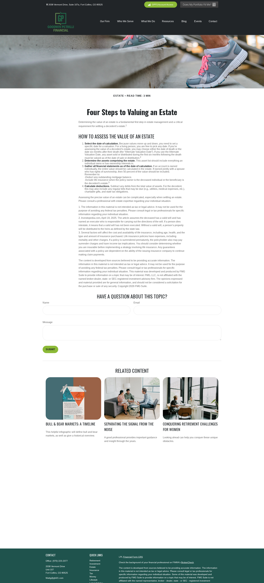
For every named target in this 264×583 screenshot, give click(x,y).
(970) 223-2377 (60, 561)
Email (137, 302)
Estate (93, 567)
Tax (91, 573)
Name (46, 302)
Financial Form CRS (133, 557)
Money (93, 576)
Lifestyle (93, 580)
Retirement (95, 560)
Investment (95, 564)
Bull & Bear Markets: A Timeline (70, 424)
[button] (105, 21)
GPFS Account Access (162, 4)
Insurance (94, 570)
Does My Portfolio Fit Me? (197, 4)
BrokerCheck (187, 562)
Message (48, 322)
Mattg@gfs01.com (54, 578)
